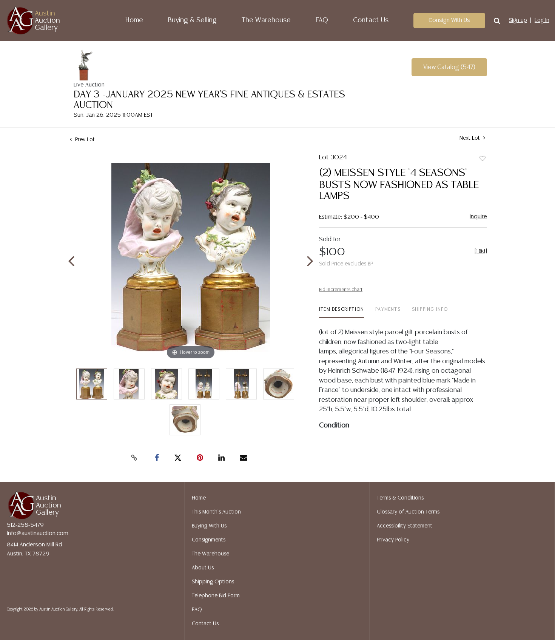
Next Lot (470, 138)
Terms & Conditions (400, 498)
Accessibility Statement (404, 526)
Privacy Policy (393, 540)
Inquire (478, 216)
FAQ (322, 20)
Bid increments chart (340, 290)
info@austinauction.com (37, 533)
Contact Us (370, 20)
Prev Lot (84, 139)
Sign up (518, 20)
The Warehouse (266, 20)
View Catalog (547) (449, 67)
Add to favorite (482, 159)
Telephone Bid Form (216, 595)
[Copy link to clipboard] (134, 458)
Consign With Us (449, 20)
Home (134, 20)
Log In (542, 20)
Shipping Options (213, 581)
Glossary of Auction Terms (408, 512)
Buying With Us (209, 526)
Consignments (208, 540)
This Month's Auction (216, 512)
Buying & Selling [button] (192, 20)
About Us (203, 568)
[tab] (341, 312)
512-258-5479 (25, 525)
